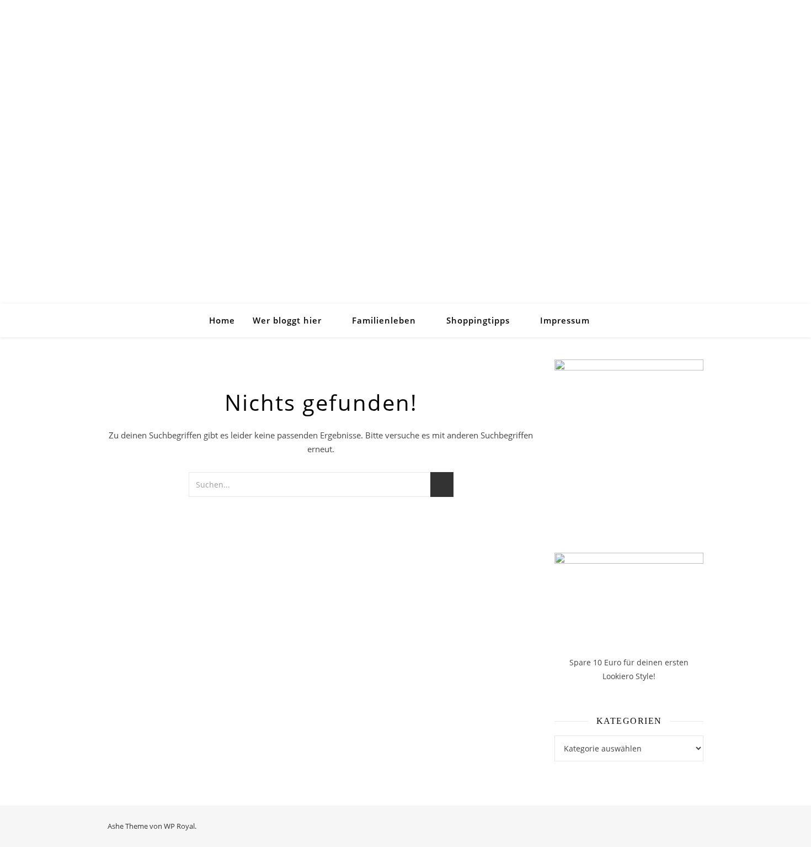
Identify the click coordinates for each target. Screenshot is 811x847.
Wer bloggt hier (287, 320)
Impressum (565, 320)
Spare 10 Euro (596, 662)
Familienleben (384, 320)
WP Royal (179, 826)
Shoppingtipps (478, 320)
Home (222, 320)
